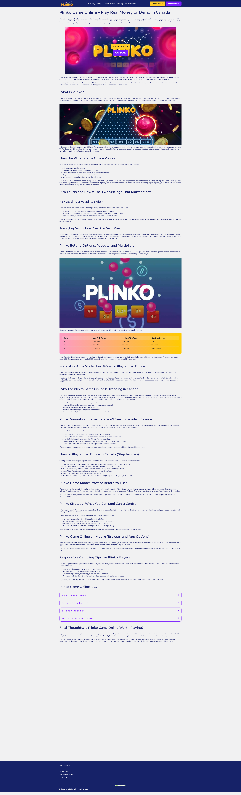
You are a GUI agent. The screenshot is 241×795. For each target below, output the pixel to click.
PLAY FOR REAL (121, 47)
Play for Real (173, 4)
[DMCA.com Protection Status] (120, 785)
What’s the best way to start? (77, 618)
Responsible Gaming (66, 774)
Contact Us (63, 778)
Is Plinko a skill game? (72, 610)
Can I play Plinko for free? (74, 603)
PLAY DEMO (120, 53)
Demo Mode (158, 4)
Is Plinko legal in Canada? (74, 595)
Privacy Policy (64, 771)
